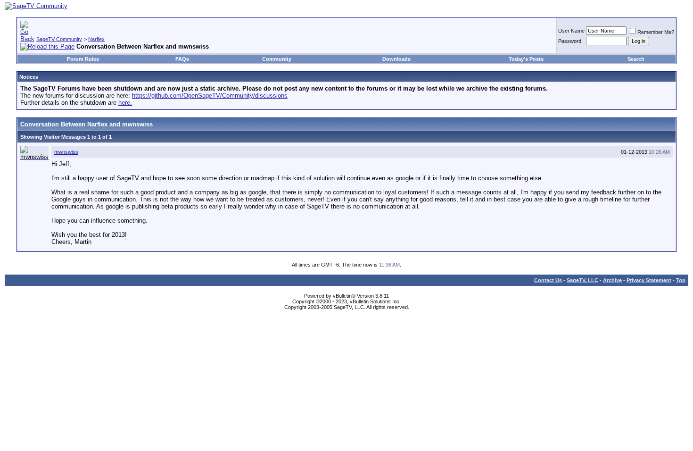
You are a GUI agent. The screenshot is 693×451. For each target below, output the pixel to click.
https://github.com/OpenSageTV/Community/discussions (210, 95)
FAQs (182, 59)
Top (680, 280)
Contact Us (548, 280)
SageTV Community (59, 39)
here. (125, 102)
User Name (571, 30)
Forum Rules (83, 59)
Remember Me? (655, 32)
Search (635, 59)
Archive (612, 280)
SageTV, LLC (582, 280)
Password (569, 41)
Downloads (396, 59)
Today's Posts (526, 59)
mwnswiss (66, 152)
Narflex (96, 39)
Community (276, 59)
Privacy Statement (649, 280)
